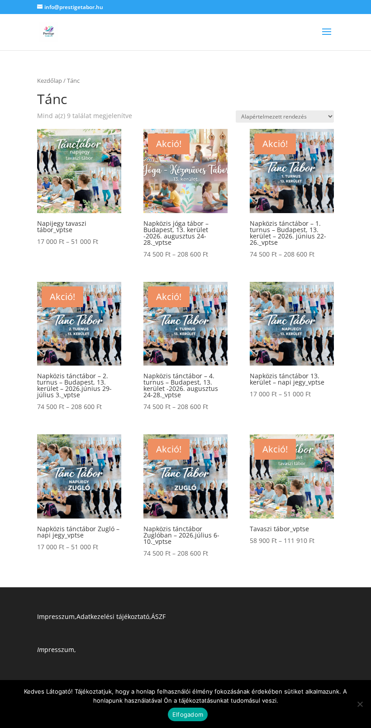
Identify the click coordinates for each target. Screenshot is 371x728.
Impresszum (56, 616)
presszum (55, 649)
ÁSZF (158, 616)
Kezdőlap (49, 80)
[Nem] (359, 704)
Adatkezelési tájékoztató (112, 616)
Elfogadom (187, 714)
